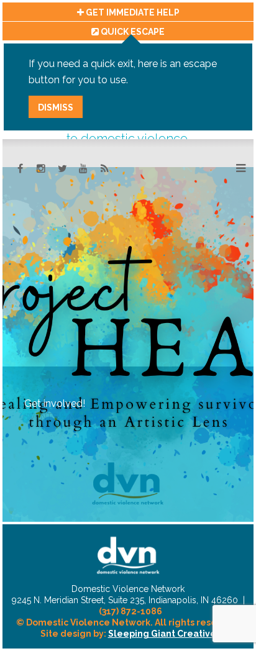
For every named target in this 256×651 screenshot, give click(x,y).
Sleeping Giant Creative (162, 634)
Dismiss (55, 107)
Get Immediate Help (132, 12)
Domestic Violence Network (128, 555)
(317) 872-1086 (130, 611)
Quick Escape (132, 32)
